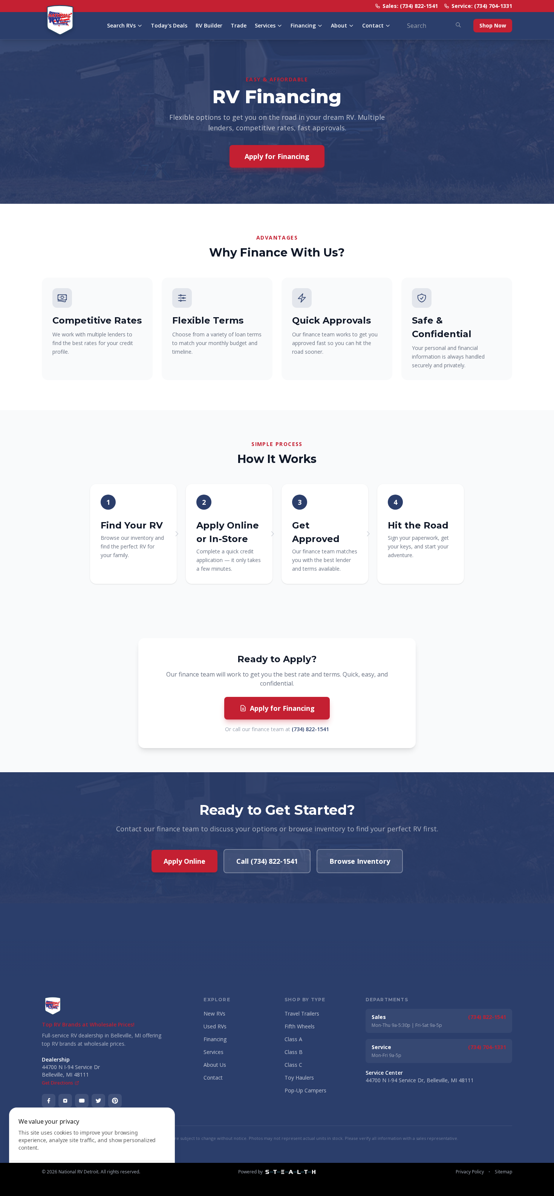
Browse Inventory (359, 861)
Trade (238, 25)
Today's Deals (169, 25)
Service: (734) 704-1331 (481, 5)
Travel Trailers (302, 1013)
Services (265, 25)
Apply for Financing (277, 156)
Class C (293, 1064)
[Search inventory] (458, 25)
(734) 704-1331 (487, 1047)
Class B (294, 1051)
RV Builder (209, 25)
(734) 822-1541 (310, 729)
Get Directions (57, 1083)
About (339, 25)
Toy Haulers (299, 1077)
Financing (303, 25)
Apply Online (184, 861)
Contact (373, 25)
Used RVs (215, 1026)
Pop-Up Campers (305, 1090)
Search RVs (121, 25)
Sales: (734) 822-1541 (410, 5)
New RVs (214, 1013)
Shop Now (492, 25)
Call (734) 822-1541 (267, 861)
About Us (215, 1064)
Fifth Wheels (300, 1026)
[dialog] (92, 1147)
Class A (293, 1039)
